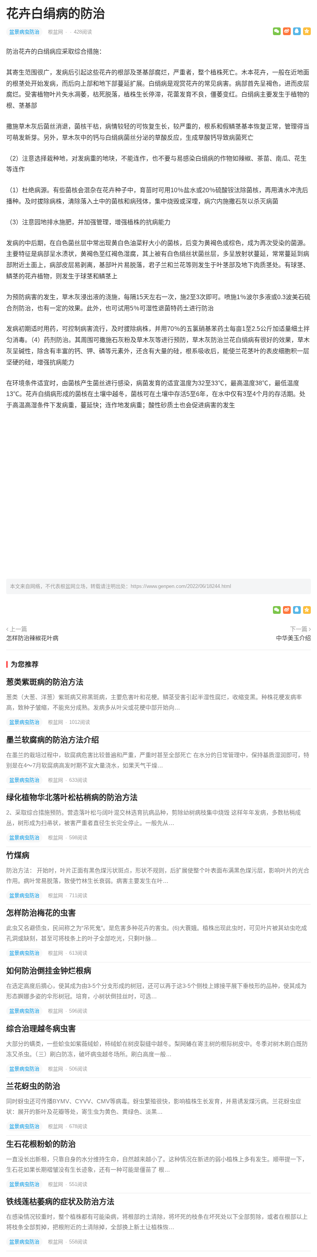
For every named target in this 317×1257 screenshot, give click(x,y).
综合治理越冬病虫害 (41, 1029)
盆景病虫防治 (24, 32)
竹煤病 (17, 855)
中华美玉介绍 (293, 638)
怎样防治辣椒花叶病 (32, 638)
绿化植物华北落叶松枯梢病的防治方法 (72, 797)
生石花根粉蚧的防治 (41, 1144)
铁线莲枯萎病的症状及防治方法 (60, 1202)
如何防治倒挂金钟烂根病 (48, 971)
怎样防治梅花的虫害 (41, 913)
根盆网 (56, 32)
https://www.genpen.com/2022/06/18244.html (181, 586)
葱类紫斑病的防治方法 (45, 682)
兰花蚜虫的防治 (33, 1086)
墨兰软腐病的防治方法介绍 (52, 740)
